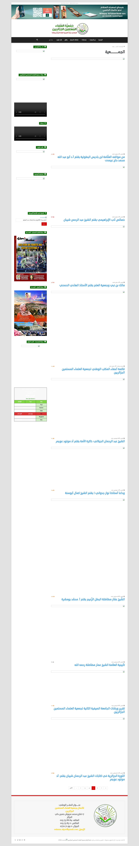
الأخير (71, 788)
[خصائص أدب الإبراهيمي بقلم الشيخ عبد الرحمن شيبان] (88, 190)
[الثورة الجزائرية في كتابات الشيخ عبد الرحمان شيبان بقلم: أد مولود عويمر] (88, 744)
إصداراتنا (84, 40)
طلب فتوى (59, 40)
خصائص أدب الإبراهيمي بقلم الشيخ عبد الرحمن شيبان (94, 220)
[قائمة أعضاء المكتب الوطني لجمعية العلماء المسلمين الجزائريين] (88, 327)
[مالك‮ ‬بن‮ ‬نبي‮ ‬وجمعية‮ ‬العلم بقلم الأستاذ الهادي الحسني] (88, 253)
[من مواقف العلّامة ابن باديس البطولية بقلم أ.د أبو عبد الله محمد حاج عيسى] (88, 105)
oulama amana (120, 366)
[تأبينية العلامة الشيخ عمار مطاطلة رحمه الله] (88, 632)
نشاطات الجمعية (74, 40)
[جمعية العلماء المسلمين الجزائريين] (69, 29)
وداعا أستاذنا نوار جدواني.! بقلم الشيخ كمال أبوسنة (95, 493)
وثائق (66, 40)
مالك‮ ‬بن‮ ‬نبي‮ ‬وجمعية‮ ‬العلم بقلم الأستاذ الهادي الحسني (92, 285)
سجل (44, 224)
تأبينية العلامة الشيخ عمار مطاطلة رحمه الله (100, 665)
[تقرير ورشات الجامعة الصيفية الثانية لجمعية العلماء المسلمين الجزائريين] (88, 687)
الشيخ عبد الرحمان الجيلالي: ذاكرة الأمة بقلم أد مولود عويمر (90, 441)
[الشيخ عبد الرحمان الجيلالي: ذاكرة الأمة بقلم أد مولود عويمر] (88, 407)
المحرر (121, 154)
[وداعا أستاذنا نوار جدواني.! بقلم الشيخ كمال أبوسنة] (88, 467)
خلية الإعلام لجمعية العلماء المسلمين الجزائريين (79, 840)
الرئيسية (100, 40)
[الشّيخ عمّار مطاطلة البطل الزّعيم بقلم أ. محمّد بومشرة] (88, 547)
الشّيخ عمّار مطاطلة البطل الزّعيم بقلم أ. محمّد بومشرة (93, 599)
